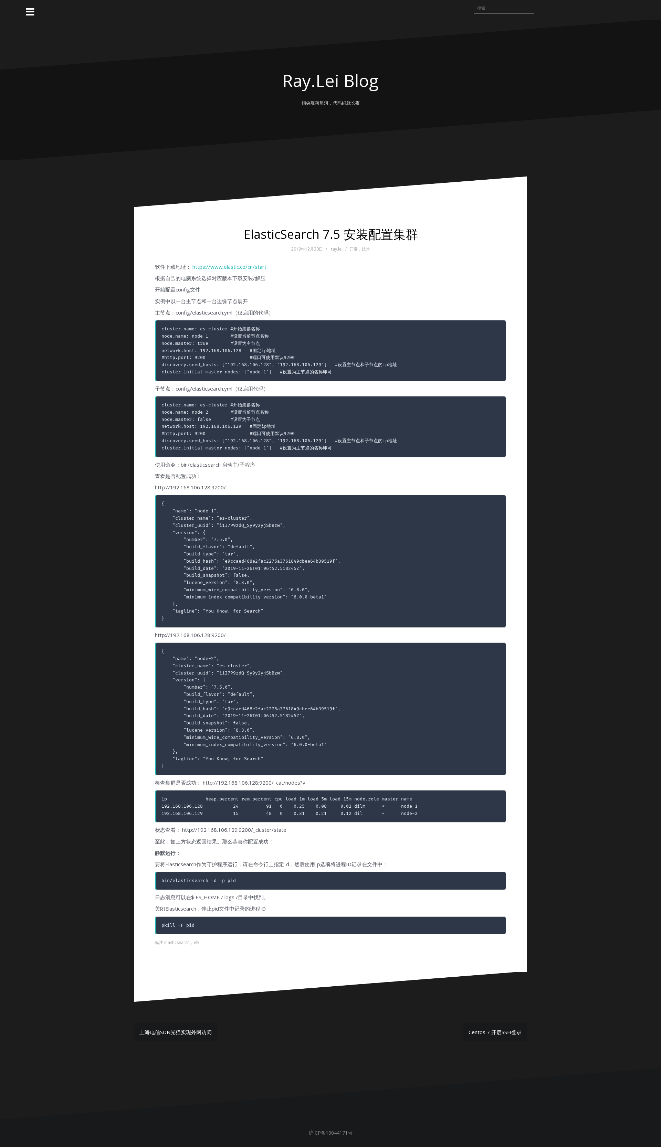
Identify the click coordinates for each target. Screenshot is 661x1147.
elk (196, 942)
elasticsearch (177, 942)
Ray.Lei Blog (330, 80)
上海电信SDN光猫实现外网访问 (175, 1032)
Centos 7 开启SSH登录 (495, 1032)
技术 (366, 249)
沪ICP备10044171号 (330, 1132)
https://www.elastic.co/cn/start (229, 266)
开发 (353, 249)
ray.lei (337, 249)
